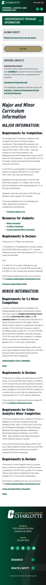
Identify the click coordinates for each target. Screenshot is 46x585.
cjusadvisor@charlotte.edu (15, 82)
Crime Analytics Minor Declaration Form (22, 484)
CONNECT (12, 72)
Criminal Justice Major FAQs (14, 284)
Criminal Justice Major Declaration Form (22, 279)
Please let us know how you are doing (20, 38)
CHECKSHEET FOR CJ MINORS (16, 361)
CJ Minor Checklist (15, 226)
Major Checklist (13, 223)
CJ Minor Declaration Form (20, 403)
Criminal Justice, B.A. (16, 212)
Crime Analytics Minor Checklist (21, 230)
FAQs (4, 366)
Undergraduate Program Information (20, 20)
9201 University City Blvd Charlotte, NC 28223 (23, 529)
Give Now (23, 49)
